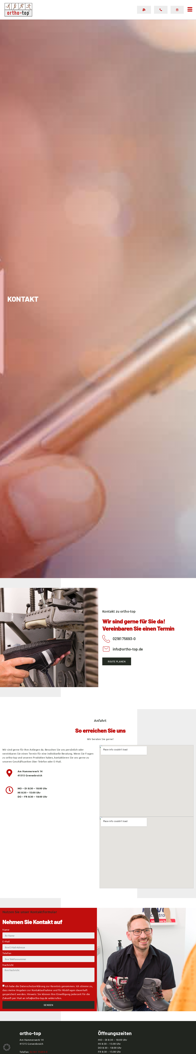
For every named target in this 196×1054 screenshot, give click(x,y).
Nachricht (8, 965)
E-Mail (6, 941)
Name (5, 929)
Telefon (6, 953)
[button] (6, 1047)
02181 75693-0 (38, 1051)
